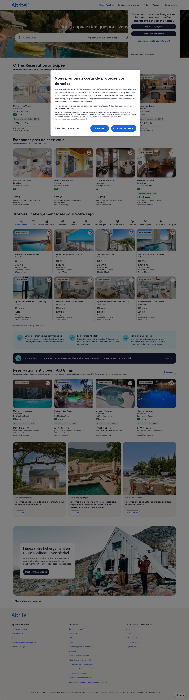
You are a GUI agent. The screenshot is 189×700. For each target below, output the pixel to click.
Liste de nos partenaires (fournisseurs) (71, 119)
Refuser (99, 128)
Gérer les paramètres (67, 128)
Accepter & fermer (124, 128)
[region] (95, 103)
